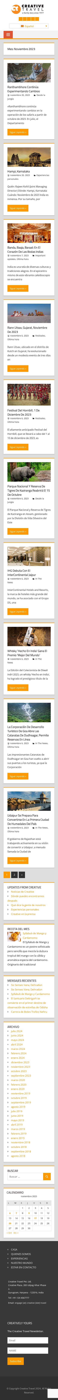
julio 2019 (16, 1111)
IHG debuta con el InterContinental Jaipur (21, 572)
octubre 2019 (19, 1098)
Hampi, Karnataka (18, 171)
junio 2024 (17, 1035)
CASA (14, 1249)
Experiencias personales (25, 909)
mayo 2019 (17, 1120)
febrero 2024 (18, 1053)
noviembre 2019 (20, 1093)
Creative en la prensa (23, 914)
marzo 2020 (18, 1080)
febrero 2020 (18, 1084)
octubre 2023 (19, 1071)
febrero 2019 (18, 1133)
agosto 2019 (18, 1106)
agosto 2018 (18, 1156)
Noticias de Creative (22, 891)
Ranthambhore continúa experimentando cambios (23, 89)
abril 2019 (17, 1124)
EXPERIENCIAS (19, 1258)
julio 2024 (16, 1031)
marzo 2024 (18, 1049)
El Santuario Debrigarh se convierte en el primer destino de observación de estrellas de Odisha (27, 1003)
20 (10, 1223)
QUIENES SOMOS (21, 1254)
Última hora (23, 259)
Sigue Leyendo (17, 132)
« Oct (9, 1232)
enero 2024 (18, 1057)
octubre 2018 (19, 1147)
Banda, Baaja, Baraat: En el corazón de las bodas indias (25, 249)
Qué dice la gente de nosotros (28, 905)
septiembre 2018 (21, 1151)
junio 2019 (17, 1115)
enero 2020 (18, 1089)
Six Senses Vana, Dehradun (26, 985)
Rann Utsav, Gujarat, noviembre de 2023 (27, 329)
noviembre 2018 (20, 1142)
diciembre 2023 (20, 1062)
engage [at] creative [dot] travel (30, 1302)
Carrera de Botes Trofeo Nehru (29, 1011)
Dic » (16, 1232)
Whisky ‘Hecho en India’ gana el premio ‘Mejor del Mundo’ (27, 653)
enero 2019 (18, 1138)
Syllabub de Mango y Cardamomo (30, 994)
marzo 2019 (18, 1129)
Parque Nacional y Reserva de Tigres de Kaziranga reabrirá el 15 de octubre (28, 490)
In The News (41, 743)
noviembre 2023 (20, 1066)
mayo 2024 (17, 1040)
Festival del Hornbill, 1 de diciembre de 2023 (23, 412)
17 (35, 1218)
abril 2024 (17, 1044)
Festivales (40, 335)
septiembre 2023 (21, 1075)
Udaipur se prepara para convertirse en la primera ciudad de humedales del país (28, 819)
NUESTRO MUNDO (22, 1263)
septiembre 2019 (21, 1102)
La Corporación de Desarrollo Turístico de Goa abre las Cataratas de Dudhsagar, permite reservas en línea (28, 733)
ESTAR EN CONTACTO (23, 1267)
